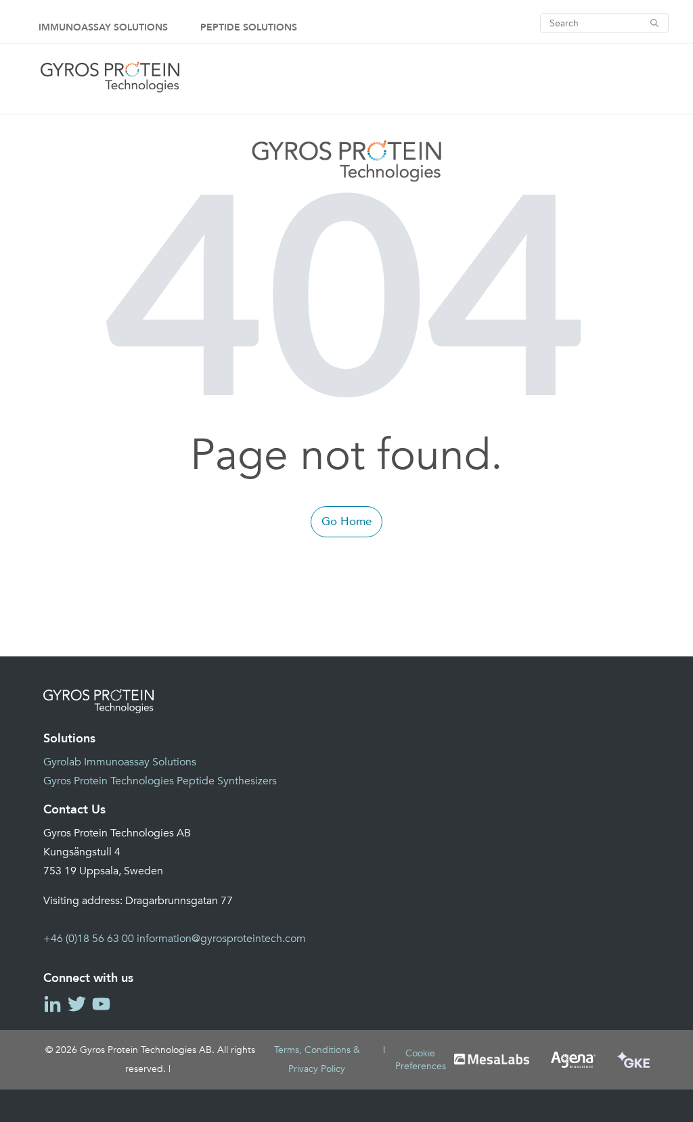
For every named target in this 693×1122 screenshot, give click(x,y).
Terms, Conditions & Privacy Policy (317, 1059)
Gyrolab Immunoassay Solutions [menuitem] (119, 762)
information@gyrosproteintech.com (221, 938)
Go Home (346, 521)
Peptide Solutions (248, 27)
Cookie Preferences (420, 1060)
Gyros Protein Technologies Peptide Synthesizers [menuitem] (160, 780)
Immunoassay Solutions (103, 27)
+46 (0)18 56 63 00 (88, 938)
